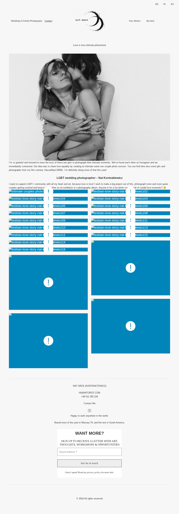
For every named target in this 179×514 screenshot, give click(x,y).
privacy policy (94, 472)
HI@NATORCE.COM (89, 392)
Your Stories (134, 21)
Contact (48, 21)
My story (150, 21)
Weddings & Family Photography (26, 21)
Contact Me (89, 403)
